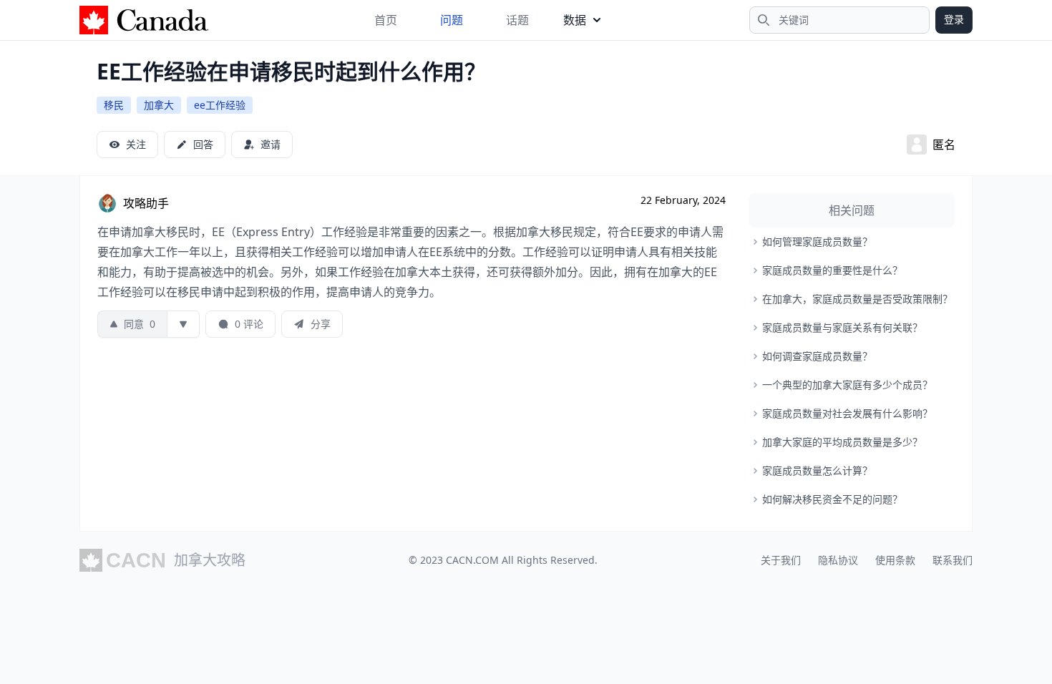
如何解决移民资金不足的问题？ (832, 499)
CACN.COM (472, 560)
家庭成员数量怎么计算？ (817, 470)
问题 (451, 20)
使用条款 (895, 560)
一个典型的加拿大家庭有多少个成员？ (847, 384)
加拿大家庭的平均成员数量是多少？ (842, 442)
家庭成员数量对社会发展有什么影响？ (847, 413)
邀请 (270, 144)
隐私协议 (838, 560)
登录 (954, 19)
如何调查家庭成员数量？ (817, 356)
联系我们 (952, 560)
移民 (114, 105)
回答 (203, 144)
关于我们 (781, 560)
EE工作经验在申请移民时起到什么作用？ (291, 71)
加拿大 (159, 105)
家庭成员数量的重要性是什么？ (832, 270)
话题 (517, 20)
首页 (385, 20)
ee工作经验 (219, 105)
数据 (574, 20)
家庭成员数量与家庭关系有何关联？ (842, 327)
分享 (321, 324)
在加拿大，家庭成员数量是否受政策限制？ (857, 299)
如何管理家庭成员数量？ (817, 241)
